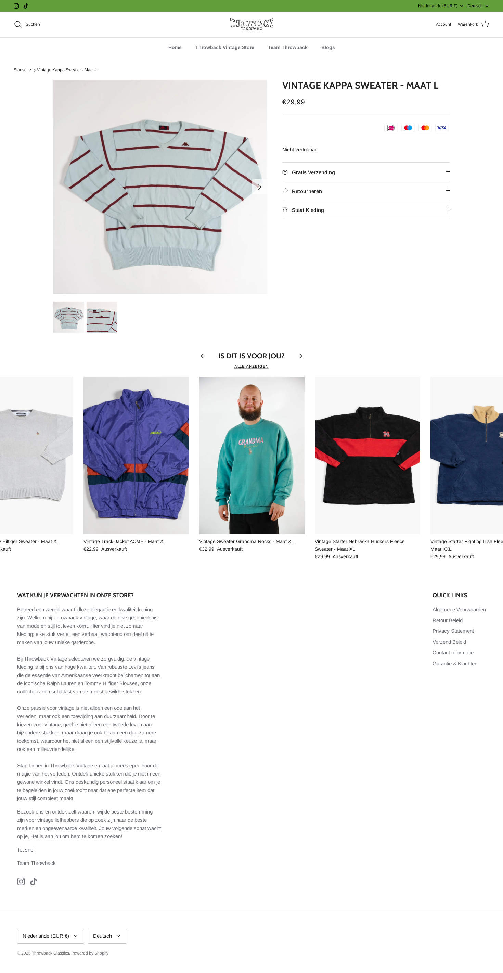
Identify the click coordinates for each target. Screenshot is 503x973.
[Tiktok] (25, 6)
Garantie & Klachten (455, 663)
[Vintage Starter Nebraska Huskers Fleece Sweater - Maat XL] (367, 455)
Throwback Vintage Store (224, 47)
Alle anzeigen (251, 366)
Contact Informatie (453, 652)
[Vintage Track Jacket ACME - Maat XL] (136, 455)
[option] (160, 187)
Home (175, 47)
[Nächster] (259, 186)
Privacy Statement (453, 631)
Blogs (328, 47)
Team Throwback (288, 47)
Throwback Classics (50, 953)
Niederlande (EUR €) (437, 5)
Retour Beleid (448, 620)
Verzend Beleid (449, 642)
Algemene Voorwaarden (459, 609)
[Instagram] (16, 6)
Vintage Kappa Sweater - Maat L (67, 70)
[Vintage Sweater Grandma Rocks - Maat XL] (252, 455)
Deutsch (475, 5)
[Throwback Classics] (251, 24)
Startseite (22, 70)
